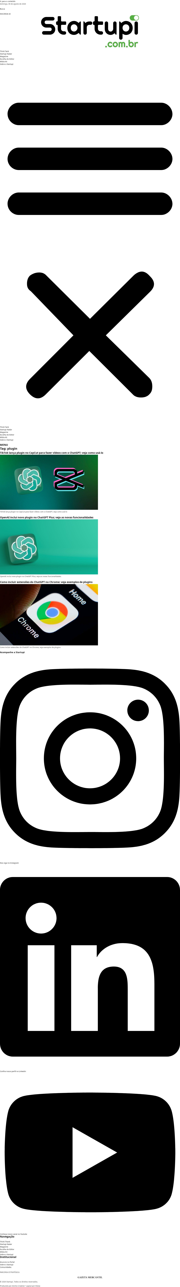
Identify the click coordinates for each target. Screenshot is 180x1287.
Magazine (4, 56)
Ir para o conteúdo (7, 1)
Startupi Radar (6, 54)
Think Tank (4, 51)
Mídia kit (3, 61)
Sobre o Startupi (6, 64)
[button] (90, 245)
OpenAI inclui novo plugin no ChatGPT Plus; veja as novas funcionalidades (46, 517)
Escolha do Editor (7, 59)
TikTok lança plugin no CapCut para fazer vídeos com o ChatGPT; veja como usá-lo (51, 452)
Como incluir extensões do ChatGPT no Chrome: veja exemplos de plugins (46, 582)
